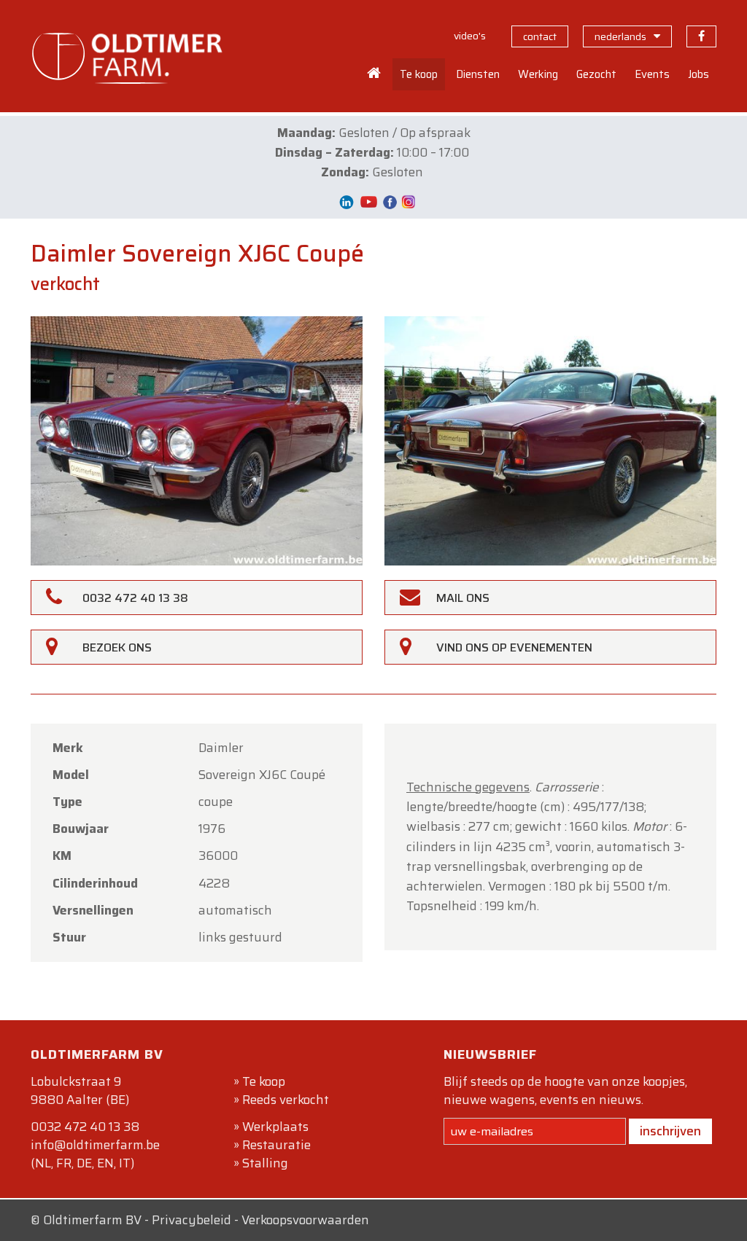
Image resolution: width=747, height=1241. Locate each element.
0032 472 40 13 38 (85, 1126)
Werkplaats (275, 1126)
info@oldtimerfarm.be (95, 1144)
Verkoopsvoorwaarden (305, 1219)
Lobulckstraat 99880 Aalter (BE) (80, 1090)
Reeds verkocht (285, 1099)
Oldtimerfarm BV (92, 1219)
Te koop (263, 1081)
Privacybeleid (191, 1219)
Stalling (265, 1163)
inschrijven (670, 1130)
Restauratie (276, 1144)
